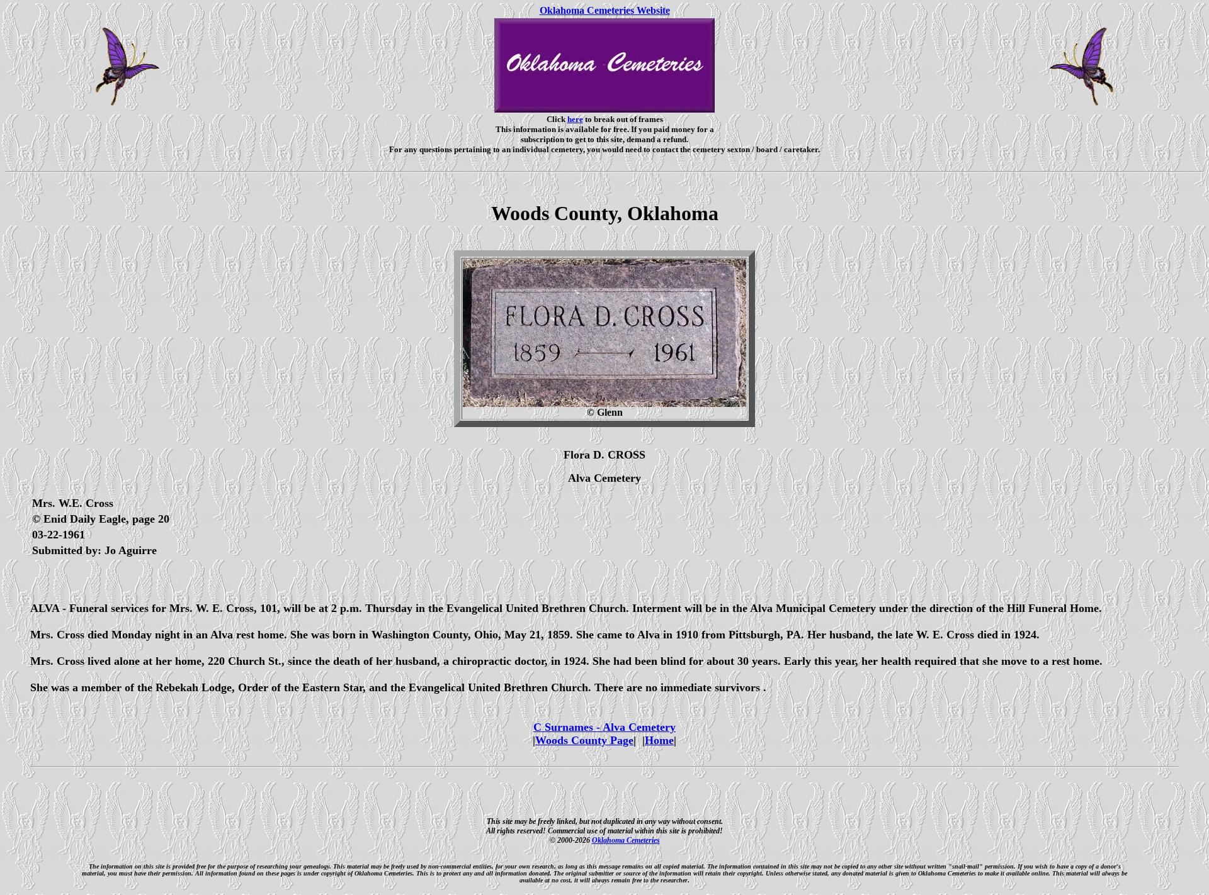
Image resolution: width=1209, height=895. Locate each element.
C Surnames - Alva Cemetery (604, 727)
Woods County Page (584, 740)
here (575, 119)
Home (659, 740)
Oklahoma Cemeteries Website (605, 10)
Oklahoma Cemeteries (626, 840)
